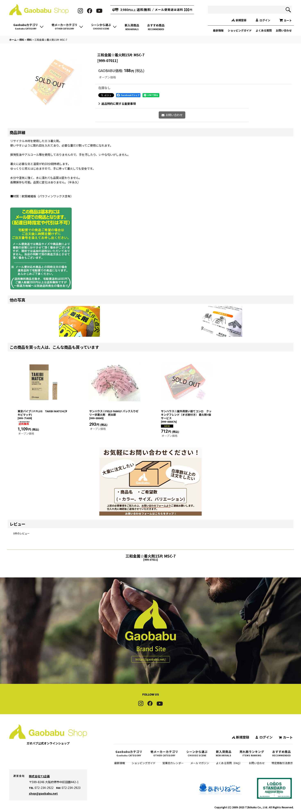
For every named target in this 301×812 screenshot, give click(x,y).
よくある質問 (264, 30)
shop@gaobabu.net (43, 793)
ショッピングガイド (240, 30)
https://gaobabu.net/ (151, 659)
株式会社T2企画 (39, 776)
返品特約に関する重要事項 (118, 104)
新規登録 (241, 20)
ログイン (265, 20)
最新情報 (218, 30)
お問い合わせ (284, 30)
